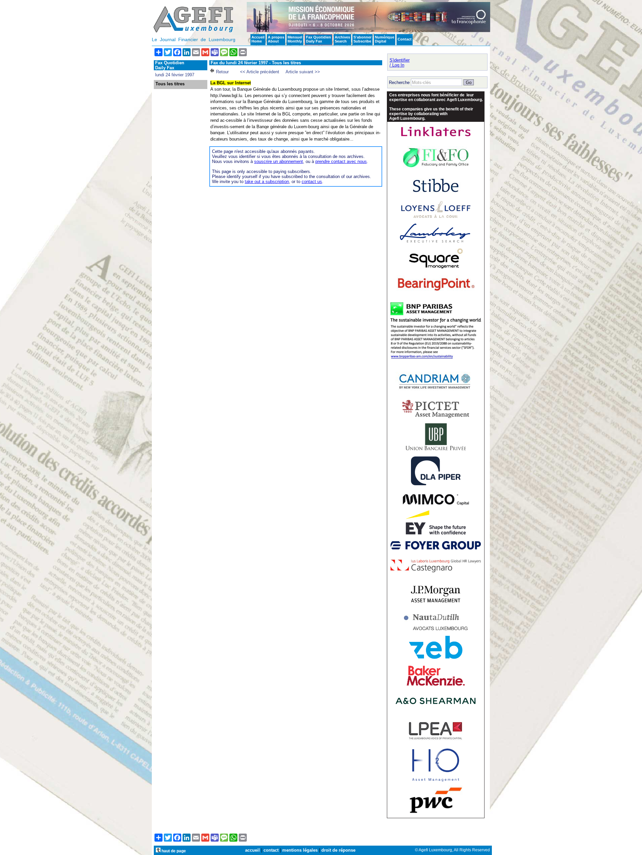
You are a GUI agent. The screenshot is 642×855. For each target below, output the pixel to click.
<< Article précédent (259, 71)
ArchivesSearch (342, 39)
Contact (405, 39)
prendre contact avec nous (341, 161)
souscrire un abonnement (278, 161)
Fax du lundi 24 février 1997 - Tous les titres (256, 62)
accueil (252, 850)
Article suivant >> (303, 71)
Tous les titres (170, 84)
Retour (222, 71)
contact (271, 850)
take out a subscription (267, 181)
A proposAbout (276, 39)
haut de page (173, 851)
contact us (312, 181)
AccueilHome (257, 39)
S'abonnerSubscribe (362, 39)
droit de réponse (338, 850)
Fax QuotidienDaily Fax (318, 39)
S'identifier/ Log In (400, 63)
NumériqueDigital (384, 39)
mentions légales (300, 850)
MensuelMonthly (295, 39)
